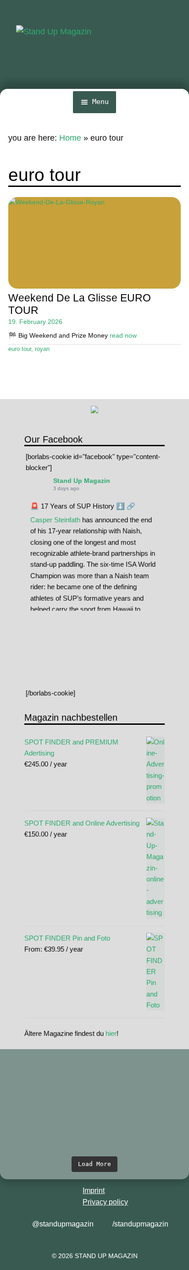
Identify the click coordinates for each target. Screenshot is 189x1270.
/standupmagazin (140, 1224)
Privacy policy (105, 1202)
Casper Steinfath (55, 520)
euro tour (19, 349)
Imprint (94, 1190)
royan (42, 349)
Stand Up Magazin (81, 480)
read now (123, 335)
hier (111, 1033)
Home (70, 137)
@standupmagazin (63, 1224)
